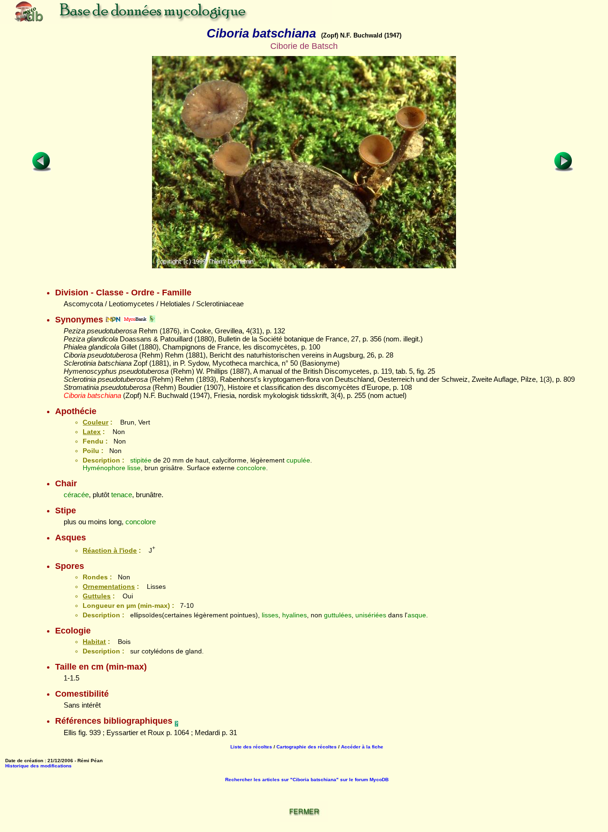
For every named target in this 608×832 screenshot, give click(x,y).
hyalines (294, 615)
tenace (121, 495)
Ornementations (109, 586)
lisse (134, 468)
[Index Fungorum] (152, 319)
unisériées (370, 615)
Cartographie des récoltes (306, 746)
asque (417, 615)
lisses (270, 615)
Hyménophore (104, 468)
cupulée (298, 460)
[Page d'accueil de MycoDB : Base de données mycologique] (166, 21)
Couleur (95, 422)
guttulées (338, 615)
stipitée (141, 460)
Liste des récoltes (251, 746)
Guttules (97, 596)
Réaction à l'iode (110, 550)
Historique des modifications (38, 765)
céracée (76, 495)
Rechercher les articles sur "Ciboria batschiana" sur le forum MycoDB (307, 779)
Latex (92, 431)
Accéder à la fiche (362, 746)
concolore (251, 468)
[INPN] (113, 319)
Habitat (94, 641)
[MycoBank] (135, 319)
